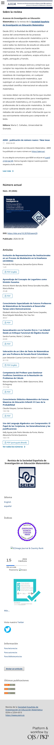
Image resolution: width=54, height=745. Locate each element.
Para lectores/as (10, 648)
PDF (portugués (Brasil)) (17, 442)
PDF (9, 296)
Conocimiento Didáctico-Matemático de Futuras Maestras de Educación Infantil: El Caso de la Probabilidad (26, 402)
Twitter (20, 622)
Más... (7, 610)
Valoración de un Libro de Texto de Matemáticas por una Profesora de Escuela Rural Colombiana (26, 352)
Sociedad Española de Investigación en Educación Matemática (24, 708)
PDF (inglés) (12, 272)
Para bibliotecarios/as (13, 656)
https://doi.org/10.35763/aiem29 (22, 233)
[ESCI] (27, 543)
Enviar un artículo (14, 669)
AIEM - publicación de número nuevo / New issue (26, 140)
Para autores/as (10, 652)
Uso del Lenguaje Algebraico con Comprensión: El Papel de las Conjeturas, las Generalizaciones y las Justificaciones (26, 426)
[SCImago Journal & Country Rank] (27, 548)
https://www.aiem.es (15, 715)
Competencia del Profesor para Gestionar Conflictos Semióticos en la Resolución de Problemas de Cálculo (23, 375)
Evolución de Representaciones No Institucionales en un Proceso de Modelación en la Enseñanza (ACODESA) (26, 258)
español (7, 506)
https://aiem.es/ (38, 151)
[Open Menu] (3, 2)
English (7, 502)
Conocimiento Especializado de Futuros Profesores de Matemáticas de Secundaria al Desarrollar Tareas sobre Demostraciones (27, 306)
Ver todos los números (13, 446)
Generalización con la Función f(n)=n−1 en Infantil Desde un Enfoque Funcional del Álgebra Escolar (26, 331)
